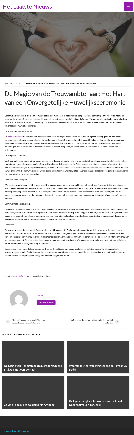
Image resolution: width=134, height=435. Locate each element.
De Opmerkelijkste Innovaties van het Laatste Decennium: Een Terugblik (97, 402)
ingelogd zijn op (19, 276)
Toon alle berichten (46, 302)
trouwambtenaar (15, 136)
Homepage (8, 83)
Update (18, 83)
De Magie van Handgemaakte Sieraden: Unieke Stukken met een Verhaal (33, 367)
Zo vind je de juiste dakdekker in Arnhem (29, 404)
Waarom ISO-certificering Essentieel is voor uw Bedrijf (98, 367)
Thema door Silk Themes (16, 431)
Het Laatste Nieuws (27, 6)
